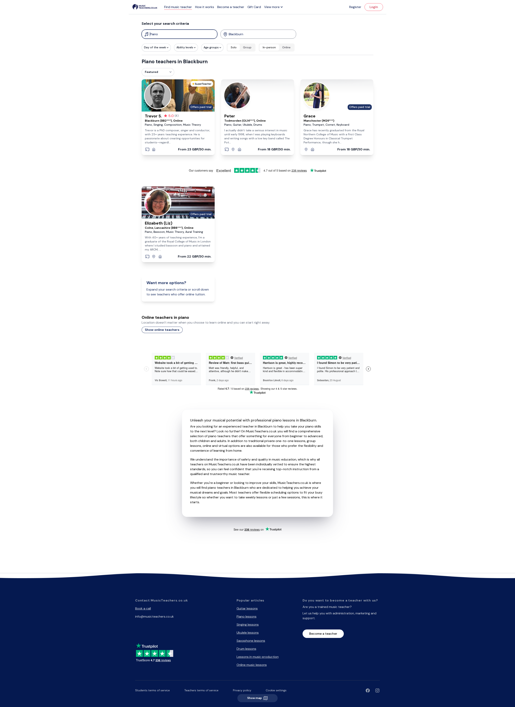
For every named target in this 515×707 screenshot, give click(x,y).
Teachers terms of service (201, 690)
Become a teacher (230, 7)
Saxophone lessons (251, 641)
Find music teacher (178, 7)
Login (374, 7)
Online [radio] (286, 47)
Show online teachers (162, 330)
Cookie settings (276, 690)
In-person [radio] (269, 47)
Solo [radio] (234, 47)
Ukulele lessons (248, 632)
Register (355, 7)
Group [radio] (247, 47)
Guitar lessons (247, 608)
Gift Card (254, 7)
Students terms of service (152, 690)
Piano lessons (246, 616)
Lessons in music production (258, 657)
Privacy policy (242, 690)
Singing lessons (248, 624)
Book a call (143, 608)
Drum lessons (246, 649)
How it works (204, 7)
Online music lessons (252, 665)
